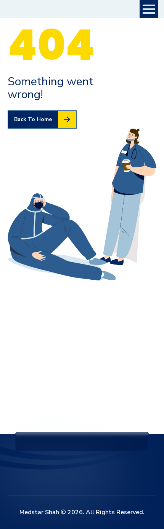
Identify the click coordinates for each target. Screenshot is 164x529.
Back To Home (33, 119)
